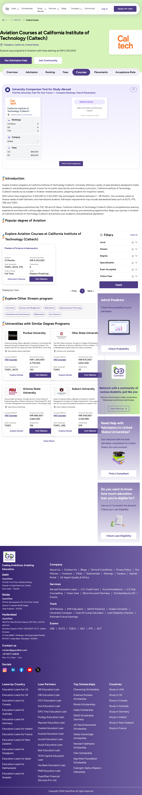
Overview (12, 72)
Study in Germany (119, 711)
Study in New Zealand (121, 722)
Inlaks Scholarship (83, 709)
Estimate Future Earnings (64, 616)
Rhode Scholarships (84, 704)
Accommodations (112, 589)
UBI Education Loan (49, 695)
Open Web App (117, 408)
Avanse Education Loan (51, 733)
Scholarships (27, 8)
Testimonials (93, 573)
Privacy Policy (123, 569)
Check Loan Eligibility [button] (118, 535)
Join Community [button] (48, 60)
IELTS (62, 628)
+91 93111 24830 (10, 654)
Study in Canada (118, 700)
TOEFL (72, 628)
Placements (101, 72)
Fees (65, 72)
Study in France (117, 728)
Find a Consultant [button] (119, 473)
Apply (118, 284)
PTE (91, 628)
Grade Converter (118, 608)
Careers (121, 573)
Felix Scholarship (82, 753)
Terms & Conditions (101, 569)
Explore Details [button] (16, 375)
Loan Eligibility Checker (120, 612)
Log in (105, 8)
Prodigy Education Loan (51, 717)
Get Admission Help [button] (16, 60)
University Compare (61, 612)
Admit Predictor (96, 608)
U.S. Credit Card (90, 589)
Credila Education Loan (51, 728)
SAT (82, 628)
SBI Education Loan (48, 689)
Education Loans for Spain (16, 758)
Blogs (64, 8)
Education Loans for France (17, 734)
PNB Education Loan (49, 770)
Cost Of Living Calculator (89, 612)
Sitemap (108, 573)
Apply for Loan (125, 8)
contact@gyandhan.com (14, 650)
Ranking (50, 72)
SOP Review (56, 608)
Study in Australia (118, 706)
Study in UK (115, 695)
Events (53, 597)
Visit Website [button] (41, 279)
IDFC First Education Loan (52, 711)
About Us (55, 569)
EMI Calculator (75, 608)
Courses (81, 72)
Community (89, 8)
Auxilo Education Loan (50, 744)
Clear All (133, 235)
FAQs (79, 573)
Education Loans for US (15, 689)
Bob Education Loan (49, 750)
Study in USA (116, 689)
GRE (52, 628)
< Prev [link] (73, 291)
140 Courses (11, 359)
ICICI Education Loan (49, 700)
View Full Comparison (71, 163)
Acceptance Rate (125, 72)
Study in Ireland (117, 717)
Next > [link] (91, 291)
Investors (67, 573)
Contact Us (70, 569)
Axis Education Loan (49, 706)
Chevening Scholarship (86, 689)
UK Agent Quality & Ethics (74, 577)
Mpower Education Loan (51, 722)
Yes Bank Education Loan (51, 765)
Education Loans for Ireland (17, 728)
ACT (99, 628)
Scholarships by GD (124, 593)
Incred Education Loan (50, 739)
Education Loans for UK (15, 695)
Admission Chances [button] (16, 279)
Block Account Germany (96, 593)
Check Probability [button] (118, 348)
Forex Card (73, 593)
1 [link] (82, 291)
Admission (32, 72)
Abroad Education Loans (63, 589)
